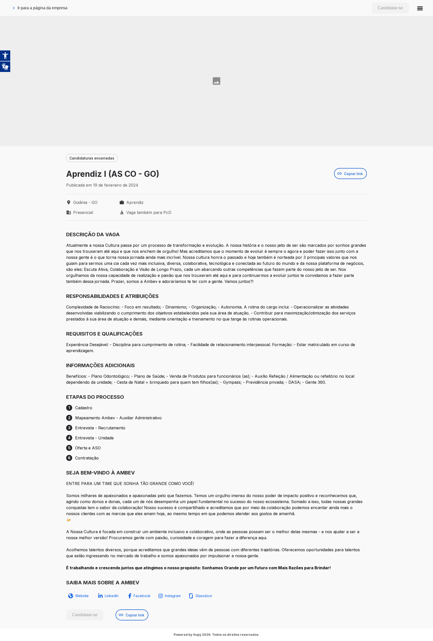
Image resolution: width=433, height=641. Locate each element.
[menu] (420, 8)
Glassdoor (203, 596)
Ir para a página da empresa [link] (42, 8)
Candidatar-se (390, 8)
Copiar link (353, 174)
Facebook (142, 596)
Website (82, 596)
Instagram (173, 596)
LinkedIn (112, 596)
